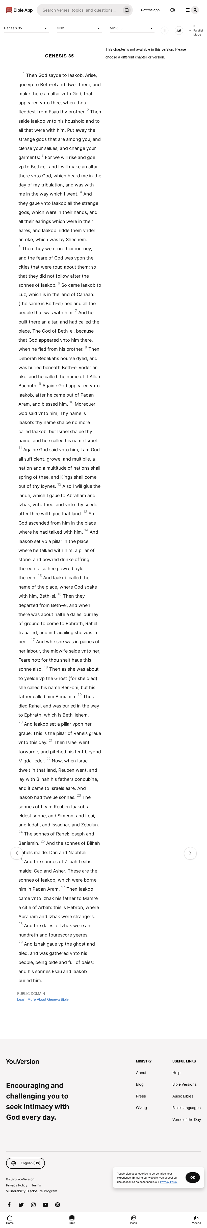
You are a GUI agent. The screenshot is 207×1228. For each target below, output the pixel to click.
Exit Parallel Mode (198, 30)
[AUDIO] (165, 30)
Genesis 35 (13, 28)
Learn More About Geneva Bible (43, 999)
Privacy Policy (16, 1185)
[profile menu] (191, 10)
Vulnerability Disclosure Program (31, 1191)
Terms (36, 1185)
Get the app (150, 10)
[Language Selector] (173, 10)
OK (192, 1177)
